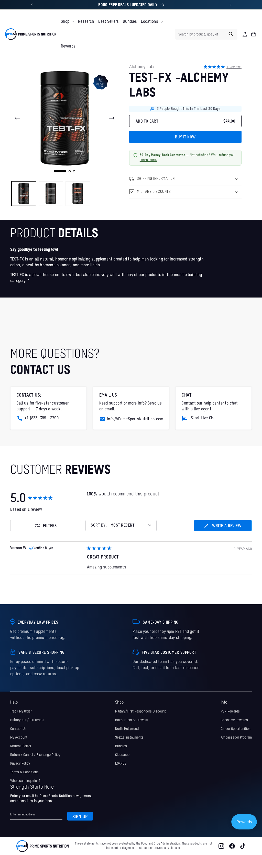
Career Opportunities (235, 729)
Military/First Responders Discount (140, 711)
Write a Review (222, 527)
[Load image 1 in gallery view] (24, 193)
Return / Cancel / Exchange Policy (35, 755)
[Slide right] (111, 118)
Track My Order (20, 711)
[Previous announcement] (31, 4)
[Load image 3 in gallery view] (78, 193)
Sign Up (80, 817)
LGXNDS (120, 763)
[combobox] (206, 34)
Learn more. (148, 160)
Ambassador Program (236, 737)
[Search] (231, 34)
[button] (67, 21)
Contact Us (18, 729)
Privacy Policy (20, 763)
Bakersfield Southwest (131, 720)
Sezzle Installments (129, 737)
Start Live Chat (204, 418)
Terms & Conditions (24, 772)
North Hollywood (127, 729)
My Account (18, 737)
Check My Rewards (234, 720)
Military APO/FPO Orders (27, 720)
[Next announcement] (230, 4)
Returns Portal (20, 746)
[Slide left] (17, 118)
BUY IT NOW (185, 137)
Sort (99, 525)
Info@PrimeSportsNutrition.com (135, 419)
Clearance (122, 755)
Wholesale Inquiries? (25, 781)
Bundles (121, 746)
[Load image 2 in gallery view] (51, 193)
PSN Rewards (230, 711)
